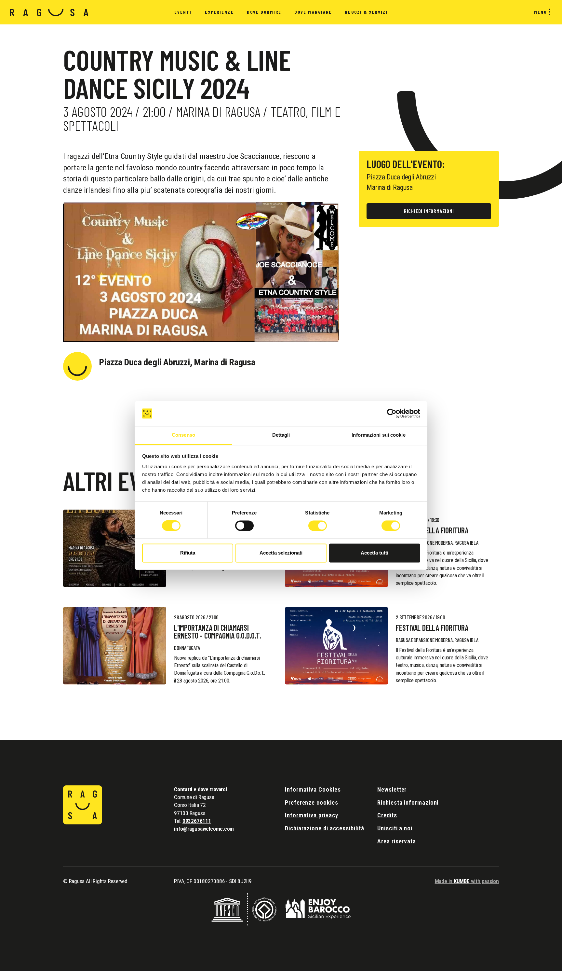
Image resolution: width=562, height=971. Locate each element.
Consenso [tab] (183, 435)
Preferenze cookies (311, 802)
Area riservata (396, 841)
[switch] (244, 526)
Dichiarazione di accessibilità (324, 828)
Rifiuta (187, 553)
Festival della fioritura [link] (432, 530)
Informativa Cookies (313, 789)
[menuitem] (183, 12)
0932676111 (196, 821)
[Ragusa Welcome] (49, 12)
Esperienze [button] (219, 12)
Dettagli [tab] (281, 435)
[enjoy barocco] (318, 908)
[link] (114, 548)
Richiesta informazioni (407, 802)
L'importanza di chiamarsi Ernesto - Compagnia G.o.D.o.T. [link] (217, 632)
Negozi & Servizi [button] (366, 12)
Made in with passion (467, 881)
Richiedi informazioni (429, 211)
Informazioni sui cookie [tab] (378, 435)
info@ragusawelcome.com (204, 828)
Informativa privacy (311, 815)
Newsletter (392, 789)
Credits (387, 815)
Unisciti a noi (394, 828)
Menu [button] (540, 12)
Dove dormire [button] (264, 12)
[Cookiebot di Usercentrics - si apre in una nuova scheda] (391, 413)
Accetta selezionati (281, 553)
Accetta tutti (374, 553)
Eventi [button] (183, 12)
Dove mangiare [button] (313, 12)
